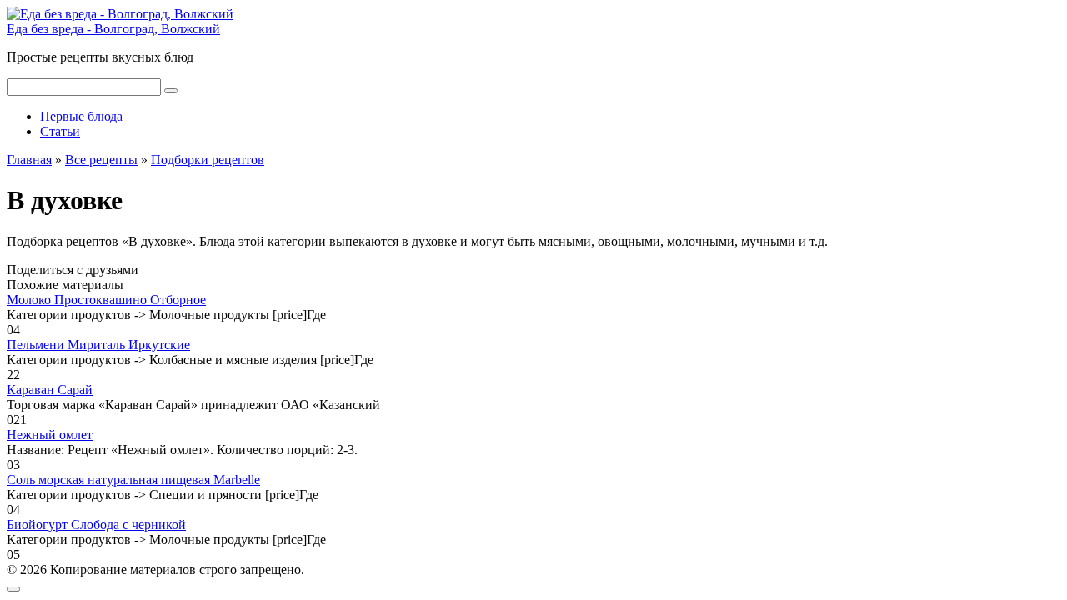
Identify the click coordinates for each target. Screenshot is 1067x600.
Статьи (60, 131)
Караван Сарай (50, 389)
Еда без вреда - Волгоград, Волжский (113, 29)
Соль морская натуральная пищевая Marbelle (133, 479)
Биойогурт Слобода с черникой (96, 525)
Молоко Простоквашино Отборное (106, 299)
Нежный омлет (50, 435)
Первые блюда (81, 116)
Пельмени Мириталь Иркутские (98, 345)
